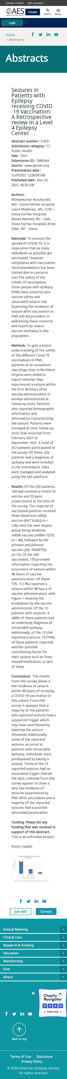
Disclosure (44, 1056)
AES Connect (35, 3)
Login (12, 23)
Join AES (20, 911)
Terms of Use (20, 1056)
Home (10, 35)
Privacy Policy (31, 1061)
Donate (32, 12)
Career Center (15, 3)
